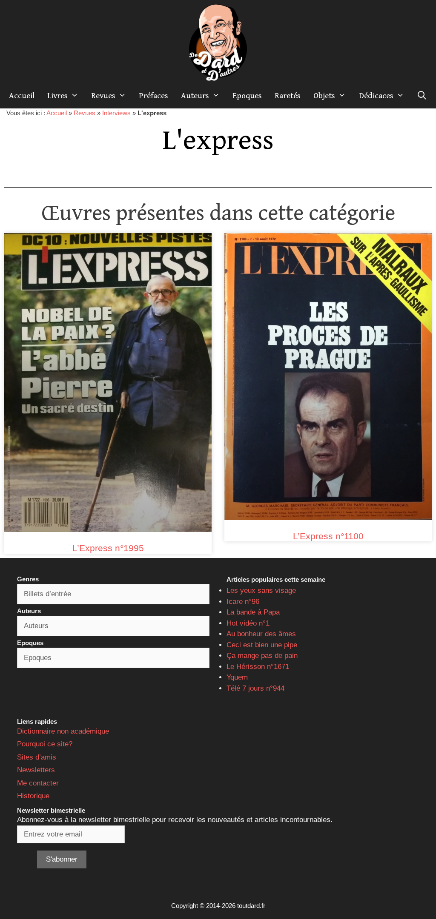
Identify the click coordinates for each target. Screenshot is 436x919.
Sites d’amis (36, 757)
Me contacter (38, 783)
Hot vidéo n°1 (248, 623)
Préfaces (153, 95)
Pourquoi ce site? (44, 744)
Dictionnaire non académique (63, 731)
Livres (57, 95)
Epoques (247, 95)
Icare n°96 (243, 601)
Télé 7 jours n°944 (255, 688)
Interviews (116, 113)
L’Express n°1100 (328, 536)
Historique (33, 796)
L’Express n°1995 (108, 548)
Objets (324, 95)
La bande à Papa (253, 612)
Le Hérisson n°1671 (258, 667)
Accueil (21, 95)
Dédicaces (376, 95)
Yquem (237, 677)
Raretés (288, 95)
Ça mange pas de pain (262, 656)
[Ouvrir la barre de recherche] (421, 95)
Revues (103, 95)
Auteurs (195, 95)
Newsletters (36, 770)
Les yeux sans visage (261, 590)
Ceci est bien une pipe (262, 645)
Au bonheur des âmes (261, 634)
